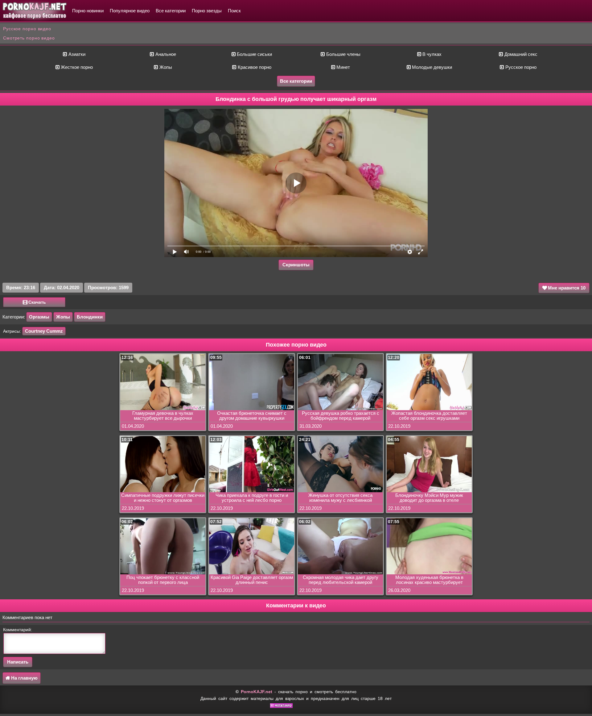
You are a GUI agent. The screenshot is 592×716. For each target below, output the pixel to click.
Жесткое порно (76, 67)
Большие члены (342, 54)
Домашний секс (520, 54)
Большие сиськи (254, 54)
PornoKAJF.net (256, 691)
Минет (342, 67)
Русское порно (520, 67)
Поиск (234, 10)
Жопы (165, 67)
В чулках (431, 54)
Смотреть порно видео (29, 37)
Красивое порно (253, 67)
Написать (17, 661)
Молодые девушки (431, 67)
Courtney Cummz (44, 331)
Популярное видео (130, 10)
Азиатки (76, 54)
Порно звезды (207, 10)
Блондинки (90, 316)
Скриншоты (296, 264)
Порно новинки (88, 10)
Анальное (165, 54)
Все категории (171, 10)
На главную (24, 678)
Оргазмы (39, 316)
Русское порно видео (27, 28)
